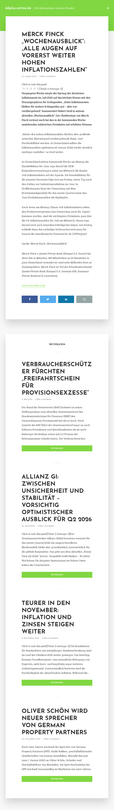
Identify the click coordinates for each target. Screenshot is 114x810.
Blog (55, 8)
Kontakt (66, 8)
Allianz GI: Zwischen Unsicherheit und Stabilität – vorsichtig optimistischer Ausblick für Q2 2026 (57, 498)
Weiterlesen (57, 448)
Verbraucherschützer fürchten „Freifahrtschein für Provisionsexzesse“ (57, 379)
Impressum (80, 8)
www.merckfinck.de (33, 285)
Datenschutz (96, 8)
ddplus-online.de (18, 8)
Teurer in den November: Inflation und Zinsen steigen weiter (48, 618)
